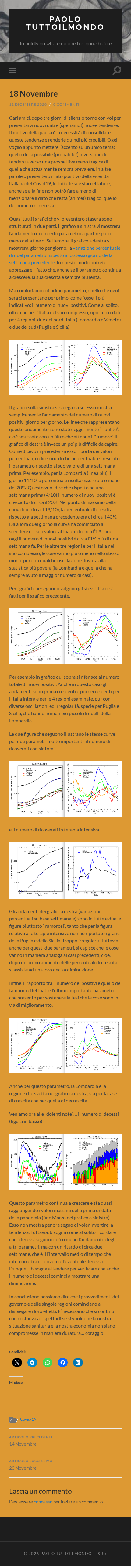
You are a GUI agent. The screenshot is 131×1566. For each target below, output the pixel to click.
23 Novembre (31, 1465)
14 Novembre (31, 1441)
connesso (43, 1501)
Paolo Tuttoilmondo (65, 23)
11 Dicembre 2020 (28, 104)
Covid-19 (28, 1419)
